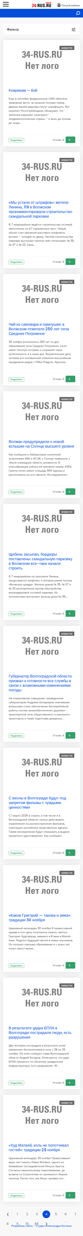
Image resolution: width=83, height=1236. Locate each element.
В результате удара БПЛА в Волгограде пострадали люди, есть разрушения (40, 1032)
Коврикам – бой (23, 90)
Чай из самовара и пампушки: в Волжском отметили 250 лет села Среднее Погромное (39, 329)
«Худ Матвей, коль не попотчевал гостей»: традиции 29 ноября (39, 1148)
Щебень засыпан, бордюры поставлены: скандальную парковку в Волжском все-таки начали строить (40, 561)
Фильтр (13, 29)
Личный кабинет (71, 5)
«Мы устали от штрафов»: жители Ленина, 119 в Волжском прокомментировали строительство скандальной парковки (40, 209)
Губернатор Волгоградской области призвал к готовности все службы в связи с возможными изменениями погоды (40, 683)
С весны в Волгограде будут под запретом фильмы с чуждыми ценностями (37, 802)
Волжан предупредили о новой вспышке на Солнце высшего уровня (41, 444)
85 (37, 1224)
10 (27, 1224)
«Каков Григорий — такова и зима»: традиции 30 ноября (40, 918)
